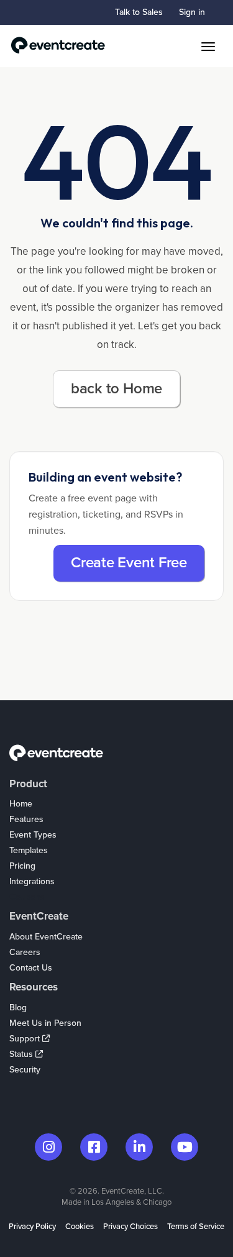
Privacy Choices (130, 1227)
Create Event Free (129, 563)
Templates (28, 850)
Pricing (22, 866)
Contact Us (30, 967)
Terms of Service (195, 1227)
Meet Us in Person (45, 1023)
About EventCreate (46, 936)
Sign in (192, 12)
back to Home (116, 389)
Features (26, 819)
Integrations (32, 881)
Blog (18, 1007)
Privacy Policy (32, 1227)
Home (20, 803)
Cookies (79, 1227)
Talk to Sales (139, 12)
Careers (24, 952)
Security (24, 1069)
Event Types (33, 835)
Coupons (27, 897)
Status (22, 1054)
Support (25, 1038)
